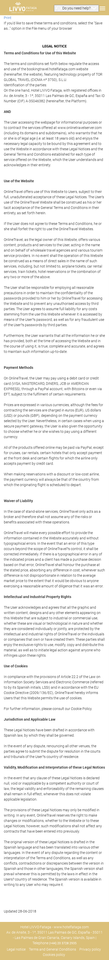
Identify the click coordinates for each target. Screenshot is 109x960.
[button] (76, 8)
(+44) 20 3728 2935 (63, 943)
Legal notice (16, 949)
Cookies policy (54, 955)
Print (7, 18)
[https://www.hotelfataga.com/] (23, 7)
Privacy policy (90, 949)
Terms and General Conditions (52, 949)
